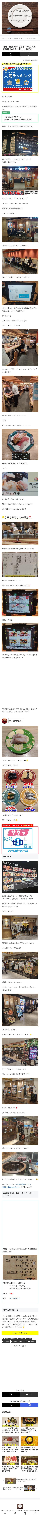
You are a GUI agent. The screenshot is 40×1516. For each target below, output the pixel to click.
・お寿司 (21, 1338)
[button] (29, 54)
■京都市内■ (32, 1341)
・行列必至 (7, 1341)
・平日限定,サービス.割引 (19, 1341)
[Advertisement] (20, 1367)
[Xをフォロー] (11, 1405)
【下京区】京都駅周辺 (9, 1338)
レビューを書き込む (20, 1333)
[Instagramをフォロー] (29, 1405)
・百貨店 (28, 1338)
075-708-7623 (15, 1298)
